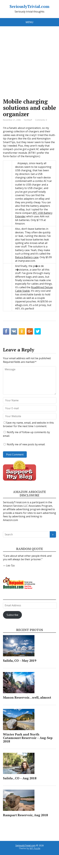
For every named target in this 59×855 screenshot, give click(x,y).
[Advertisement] (29, 57)
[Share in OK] (22, 331)
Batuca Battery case (27, 257)
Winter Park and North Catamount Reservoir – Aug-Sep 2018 (28, 737)
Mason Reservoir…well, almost (27, 697)
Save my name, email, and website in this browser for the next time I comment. (28, 424)
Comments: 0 (41, 120)
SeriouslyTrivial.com (29, 6)
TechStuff (28, 120)
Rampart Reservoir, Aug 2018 (25, 815)
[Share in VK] (14, 331)
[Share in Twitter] (37, 331)
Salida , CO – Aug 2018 (19, 778)
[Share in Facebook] (6, 331)
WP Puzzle (35, 848)
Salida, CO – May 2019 (19, 660)
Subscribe (12, 615)
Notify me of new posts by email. (26, 444)
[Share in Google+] (30, 331)
